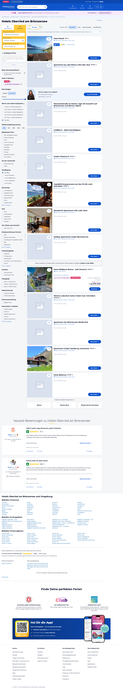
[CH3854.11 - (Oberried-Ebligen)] (39, 140)
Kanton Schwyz (56, 536)
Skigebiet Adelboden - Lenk (9, 519)
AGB (64, 667)
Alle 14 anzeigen (6, 205)
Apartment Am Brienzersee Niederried (71, 322)
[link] (72, 7)
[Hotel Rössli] (39, 48)
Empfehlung (97, 27)
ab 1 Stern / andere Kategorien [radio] (13, 117)
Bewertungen (87, 27)
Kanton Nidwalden (82, 538)
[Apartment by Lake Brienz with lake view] (39, 74)
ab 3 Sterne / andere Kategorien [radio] (14, 112)
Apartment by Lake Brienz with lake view (72, 65)
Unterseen (55, 512)
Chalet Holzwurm (61, 156)
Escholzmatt (5, 504)
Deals (5, 1)
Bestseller (72, 27)
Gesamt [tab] (5, 93)
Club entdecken (92, 12)
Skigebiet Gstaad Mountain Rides (36, 528)
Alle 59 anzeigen (6, 321)
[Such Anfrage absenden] (45, 7)
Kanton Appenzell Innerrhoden (86, 540)
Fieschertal (5, 512)
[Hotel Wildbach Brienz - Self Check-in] (39, 279)
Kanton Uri (55, 541)
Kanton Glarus (81, 533)
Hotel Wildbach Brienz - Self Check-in (70, 269)
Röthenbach (30, 507)
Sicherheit (65, 676)
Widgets (40, 655)
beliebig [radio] (7, 120)
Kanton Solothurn (57, 538)
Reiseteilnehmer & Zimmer (11, 44)
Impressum (66, 679)
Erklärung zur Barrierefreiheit (71, 673)
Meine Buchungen (17, 652)
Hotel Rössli (59, 38)
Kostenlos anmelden (104, 12)
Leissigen (4, 514)
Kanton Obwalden (57, 535)
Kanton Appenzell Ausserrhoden (61, 543)
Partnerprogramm (42, 658)
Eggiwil (4, 511)
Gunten (79, 507)
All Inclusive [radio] (8, 183)
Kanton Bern (64, 405)
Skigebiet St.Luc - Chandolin (60, 519)
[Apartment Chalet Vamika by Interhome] (39, 358)
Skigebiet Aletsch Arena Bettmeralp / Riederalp (12, 522)
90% (18, 128)
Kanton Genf (30, 536)
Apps (13, 673)
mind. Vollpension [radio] (10, 180)
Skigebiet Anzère (31, 524)
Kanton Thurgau (31, 540)
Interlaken (55, 528)
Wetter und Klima (7, 563)
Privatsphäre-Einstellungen (70, 661)
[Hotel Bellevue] (39, 385)
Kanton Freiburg (31, 535)
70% (9, 128)
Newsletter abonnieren (19, 664)
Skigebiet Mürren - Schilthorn (60, 526)
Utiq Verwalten (67, 664)
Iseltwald (29, 509)
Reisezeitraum (7, 38)
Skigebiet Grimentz (82, 524)
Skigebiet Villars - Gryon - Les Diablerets (63, 523)
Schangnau (80, 506)
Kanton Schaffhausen (83, 536)
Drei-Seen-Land (81, 523)
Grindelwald (80, 512)
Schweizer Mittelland (58, 524)
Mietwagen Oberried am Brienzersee (37, 567)
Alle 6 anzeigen (6, 266)
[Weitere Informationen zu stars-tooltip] (23, 103)
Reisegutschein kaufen (19, 667)
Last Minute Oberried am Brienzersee (37, 563)
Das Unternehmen (93, 652)
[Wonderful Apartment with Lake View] (39, 220)
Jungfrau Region (31, 521)
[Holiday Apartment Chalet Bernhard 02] (39, 247)
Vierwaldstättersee (32, 526)
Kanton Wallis (5, 533)
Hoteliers (40, 652)
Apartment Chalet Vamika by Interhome (71, 349)
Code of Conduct (42, 661)
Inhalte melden (16, 679)
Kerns (79, 509)
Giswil (28, 502)
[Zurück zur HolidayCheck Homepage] (8, 7)
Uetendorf (30, 514)
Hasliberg (29, 504)
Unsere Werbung (92, 655)
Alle (4, 128)
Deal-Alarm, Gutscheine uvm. (21, 661)
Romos (4, 507)
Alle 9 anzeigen (6, 247)
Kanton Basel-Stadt (32, 541)
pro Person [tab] (12, 93)
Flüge (28, 568)
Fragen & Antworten (18, 658)
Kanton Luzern (31, 533)
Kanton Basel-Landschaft (59, 540)
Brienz (39, 405)
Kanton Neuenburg (32, 538)
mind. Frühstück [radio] (9, 175)
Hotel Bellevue (60, 375)
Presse (89, 658)
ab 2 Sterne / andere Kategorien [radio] (14, 115)
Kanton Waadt (6, 540)
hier (91, 32)
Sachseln (4, 502)
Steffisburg (55, 509)
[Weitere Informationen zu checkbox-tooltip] (24, 73)
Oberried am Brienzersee (84, 511)
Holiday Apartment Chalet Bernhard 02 (71, 237)
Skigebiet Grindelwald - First (85, 519)
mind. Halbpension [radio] (10, 178)
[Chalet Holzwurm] (39, 166)
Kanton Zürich (6, 541)
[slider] (25, 99)
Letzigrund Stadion (7, 528)
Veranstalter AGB (68, 652)
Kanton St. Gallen (6, 543)
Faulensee (55, 506)
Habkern (79, 502)
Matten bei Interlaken (8, 506)
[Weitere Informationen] (89, 284)
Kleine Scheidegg (6, 509)
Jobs (89, 661)
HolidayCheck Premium (19, 670)
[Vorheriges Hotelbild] (29, 48)
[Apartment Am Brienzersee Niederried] (39, 332)
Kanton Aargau (31, 543)
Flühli (78, 514)
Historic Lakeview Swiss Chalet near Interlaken (74, 296)
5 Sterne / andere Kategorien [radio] (13, 107)
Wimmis (54, 504)
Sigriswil (54, 514)
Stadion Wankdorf (7, 526)
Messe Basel (30, 519)
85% (14, 128)
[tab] (8, 27)
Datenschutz (66, 658)
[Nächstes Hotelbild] (50, 48)
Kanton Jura (55, 533)
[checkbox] (14, 74)
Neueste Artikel (92, 667)
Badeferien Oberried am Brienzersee (37, 565)
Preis (79, 27)
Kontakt (87, 1)
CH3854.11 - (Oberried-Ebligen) (67, 130)
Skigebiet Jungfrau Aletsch (34, 523)
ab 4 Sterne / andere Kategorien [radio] (14, 109)
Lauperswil (30, 506)
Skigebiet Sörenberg (83, 521)
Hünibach (55, 502)
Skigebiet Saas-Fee (7, 524)
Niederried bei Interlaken (90, 405)
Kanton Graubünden (7, 535)
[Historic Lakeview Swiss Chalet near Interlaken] (39, 305)
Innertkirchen (81, 504)
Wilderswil (30, 512)
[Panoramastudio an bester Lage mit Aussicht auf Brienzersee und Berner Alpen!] (39, 113)
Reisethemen (91, 664)
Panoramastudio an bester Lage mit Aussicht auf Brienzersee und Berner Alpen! (75, 105)
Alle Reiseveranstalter (18, 676)
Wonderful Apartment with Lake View (70, 211)
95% (23, 128)
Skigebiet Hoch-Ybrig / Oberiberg (61, 521)
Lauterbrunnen (56, 507)
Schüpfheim (55, 511)
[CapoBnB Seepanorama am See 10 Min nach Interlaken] (39, 194)
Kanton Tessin (6, 538)
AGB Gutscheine (67, 670)
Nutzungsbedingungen (69, 655)
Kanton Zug (80, 535)
